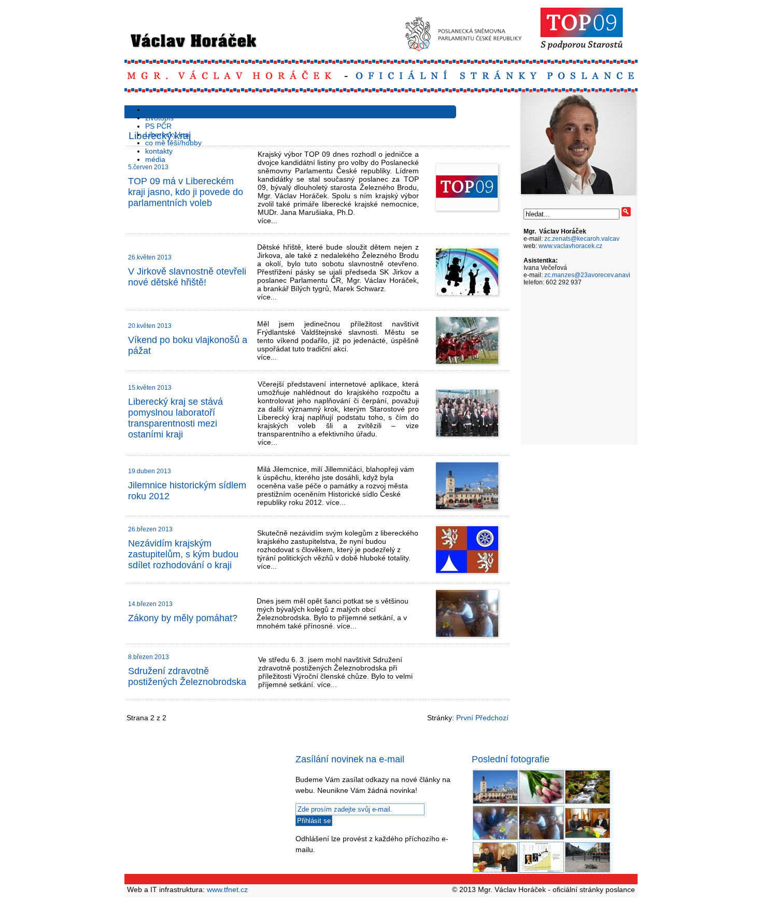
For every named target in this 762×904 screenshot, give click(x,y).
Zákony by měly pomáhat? (182, 618)
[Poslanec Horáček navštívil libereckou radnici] (587, 836)
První (464, 718)
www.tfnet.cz (227, 889)
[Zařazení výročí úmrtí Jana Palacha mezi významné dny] (587, 871)
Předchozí (492, 718)
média (155, 159)
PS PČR (158, 126)
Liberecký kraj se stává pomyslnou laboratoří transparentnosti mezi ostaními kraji (175, 418)
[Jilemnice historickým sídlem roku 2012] (495, 802)
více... (267, 220)
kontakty (159, 151)
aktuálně (159, 109)
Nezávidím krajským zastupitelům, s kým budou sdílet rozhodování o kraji (183, 554)
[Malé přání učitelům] (541, 802)
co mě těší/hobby (173, 143)
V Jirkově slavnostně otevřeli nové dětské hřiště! (187, 276)
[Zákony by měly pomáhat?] (495, 838)
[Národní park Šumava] (587, 802)
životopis (159, 118)
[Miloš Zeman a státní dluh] (541, 871)
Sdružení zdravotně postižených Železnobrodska (187, 676)
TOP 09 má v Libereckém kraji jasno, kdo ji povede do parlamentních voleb (185, 192)
